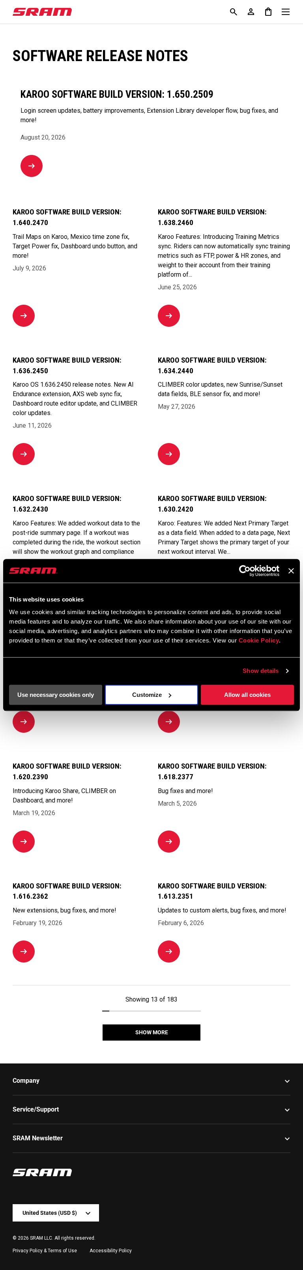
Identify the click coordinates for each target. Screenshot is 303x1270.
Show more (151, 1032)
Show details (261, 670)
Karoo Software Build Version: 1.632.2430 (67, 504)
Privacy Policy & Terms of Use (45, 1250)
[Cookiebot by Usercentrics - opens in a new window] (244, 571)
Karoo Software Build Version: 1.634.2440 (212, 365)
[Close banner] (291, 571)
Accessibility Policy (111, 1250)
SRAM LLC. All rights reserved (62, 1238)
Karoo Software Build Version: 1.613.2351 (212, 891)
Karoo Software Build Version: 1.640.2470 (67, 217)
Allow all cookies (247, 694)
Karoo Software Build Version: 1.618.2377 (212, 771)
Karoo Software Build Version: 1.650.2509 (117, 94)
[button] (268, 11)
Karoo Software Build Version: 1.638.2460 (212, 217)
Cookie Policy (259, 640)
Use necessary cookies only (55, 694)
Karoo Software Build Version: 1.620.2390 (67, 771)
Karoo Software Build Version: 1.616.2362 (67, 891)
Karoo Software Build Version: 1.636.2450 (67, 365)
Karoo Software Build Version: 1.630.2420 (212, 504)
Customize (147, 694)
